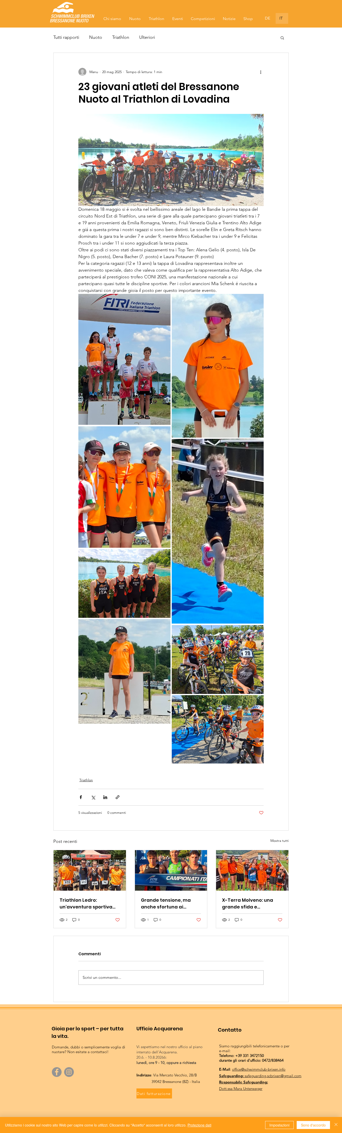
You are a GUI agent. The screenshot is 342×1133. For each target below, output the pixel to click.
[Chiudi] (336, 1125)
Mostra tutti (279, 840)
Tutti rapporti (66, 37)
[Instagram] (69, 1072)
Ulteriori (147, 37)
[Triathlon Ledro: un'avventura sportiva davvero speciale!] (90, 870)
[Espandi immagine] (124, 359)
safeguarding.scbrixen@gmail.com (273, 1075)
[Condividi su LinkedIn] (105, 797)
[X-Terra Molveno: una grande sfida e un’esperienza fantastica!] (252, 870)
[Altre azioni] (261, 72)
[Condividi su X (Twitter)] (93, 797)
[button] (282, 38)
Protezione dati (199, 1124)
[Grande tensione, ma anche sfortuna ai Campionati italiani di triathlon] (171, 870)
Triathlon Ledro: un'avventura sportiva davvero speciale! (86, 903)
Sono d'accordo (313, 1124)
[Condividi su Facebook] (80, 797)
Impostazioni (279, 1124)
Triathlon (120, 37)
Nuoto (95, 37)
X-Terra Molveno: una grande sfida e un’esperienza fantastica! (247, 903)
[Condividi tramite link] (117, 797)
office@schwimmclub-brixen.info (258, 1069)
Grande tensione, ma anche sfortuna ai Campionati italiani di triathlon (166, 903)
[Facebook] (57, 1072)
